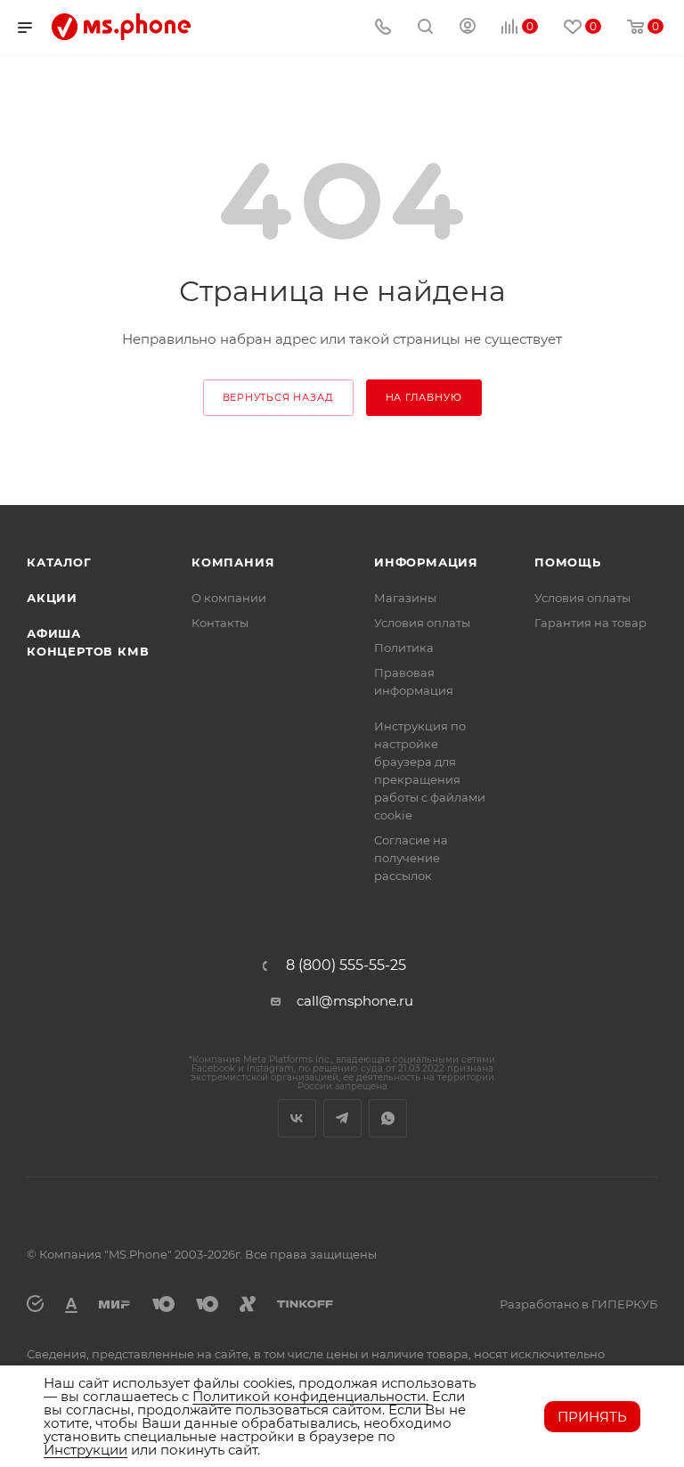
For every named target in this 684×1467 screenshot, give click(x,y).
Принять (592, 1416)
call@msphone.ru (355, 1000)
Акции (52, 598)
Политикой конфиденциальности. (310, 1396)
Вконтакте (297, 1118)
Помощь (567, 562)
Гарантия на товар (590, 622)
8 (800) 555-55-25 (346, 965)
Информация (426, 562)
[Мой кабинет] (468, 28)
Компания (232, 562)
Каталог (59, 562)
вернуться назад (278, 397)
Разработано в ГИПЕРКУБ (578, 1304)
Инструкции (85, 1449)
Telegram (342, 1118)
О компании (228, 598)
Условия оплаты (422, 622)
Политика (404, 647)
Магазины (405, 598)
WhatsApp (388, 1118)
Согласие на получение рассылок (411, 858)
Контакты (219, 622)
